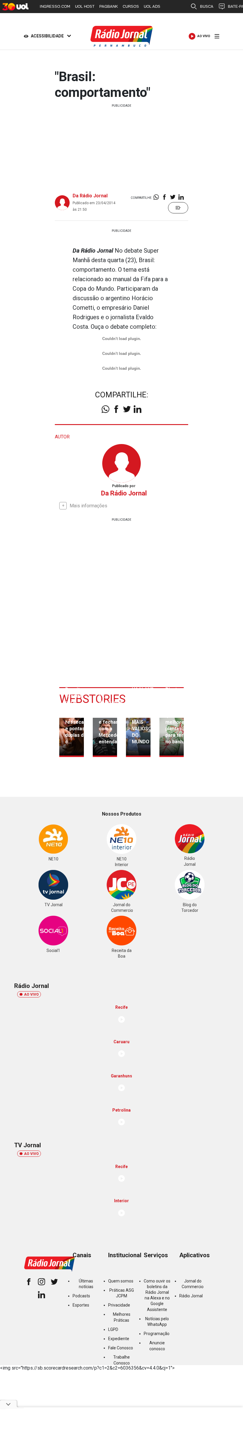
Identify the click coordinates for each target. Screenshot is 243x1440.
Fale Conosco (120, 1347)
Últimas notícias (86, 1284)
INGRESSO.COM (55, 6)
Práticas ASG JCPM (121, 1293)
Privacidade (119, 1305)
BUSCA (206, 6)
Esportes (81, 1305)
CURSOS (131, 6)
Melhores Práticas (121, 1317)
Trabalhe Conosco (121, 1360)
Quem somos (120, 1281)
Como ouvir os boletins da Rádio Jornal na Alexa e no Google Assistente (157, 1295)
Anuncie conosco (157, 1345)
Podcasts (81, 1295)
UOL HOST (85, 6)
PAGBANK (108, 6)
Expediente (118, 1338)
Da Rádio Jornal (90, 196)
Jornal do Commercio (193, 1284)
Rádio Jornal (191, 1295)
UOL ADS (152, 6)
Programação (157, 1333)
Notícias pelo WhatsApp (157, 1321)
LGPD (113, 1329)
